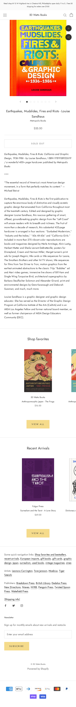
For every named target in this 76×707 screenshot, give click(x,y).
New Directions (12, 587)
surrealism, (25, 563)
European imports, (30, 558)
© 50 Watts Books (38, 664)
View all (38, 424)
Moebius (53, 571)
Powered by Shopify (38, 668)
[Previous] (20, 101)
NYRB (34, 587)
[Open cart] (71, 15)
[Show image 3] (34, 102)
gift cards (57, 558)
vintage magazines (55, 563)
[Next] (55, 101)
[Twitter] (13, 605)
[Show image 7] (49, 102)
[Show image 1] (27, 102)
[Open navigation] (5, 14)
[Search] (65, 14)
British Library (43, 583)
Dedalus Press (59, 583)
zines (68, 563)
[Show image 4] (38, 102)
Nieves (25, 587)
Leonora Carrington (22, 571)
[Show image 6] (45, 102)
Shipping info (12, 599)
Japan (15, 563)
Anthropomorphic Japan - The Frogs (38, 401)
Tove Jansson (40, 571)
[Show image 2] (30, 102)
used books (38, 563)
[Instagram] (22, 605)
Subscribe (16, 646)
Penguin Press (45, 587)
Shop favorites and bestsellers (50, 554)
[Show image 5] (42, 102)
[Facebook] (5, 605)
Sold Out (38, 143)
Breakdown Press (25, 583)
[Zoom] (68, 28)
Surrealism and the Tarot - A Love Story (38, 510)
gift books (45, 558)
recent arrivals (11, 558)
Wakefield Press (19, 591)
